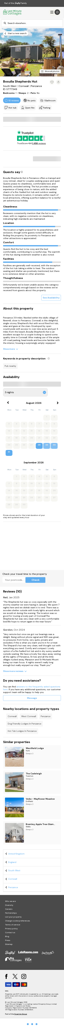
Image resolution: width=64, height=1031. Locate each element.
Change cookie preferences (17, 921)
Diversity (9, 905)
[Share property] (58, 82)
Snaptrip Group (20, 1014)
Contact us (10, 932)
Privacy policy (11, 928)
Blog (7, 936)
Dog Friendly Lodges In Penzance (24, 723)
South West (14, 870)
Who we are (10, 901)
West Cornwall (28, 716)
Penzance (45, 716)
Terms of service (12, 924)
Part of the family (15, 3)
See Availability (51, 297)
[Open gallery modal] (32, 52)
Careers (8, 909)
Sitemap (9, 944)
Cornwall (12, 716)
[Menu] (55, 12)
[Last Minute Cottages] (12, 12)
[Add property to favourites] (51, 82)
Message (32, 698)
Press (7, 940)
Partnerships (11, 913)
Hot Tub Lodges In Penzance (22, 731)
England (12, 862)
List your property (13, 917)
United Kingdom (16, 853)
